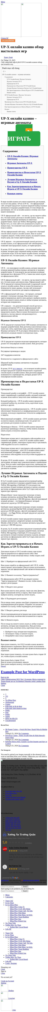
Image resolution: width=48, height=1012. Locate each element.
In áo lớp (8, 795)
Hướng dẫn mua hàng (13, 826)
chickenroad (9, 702)
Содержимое (9, 77)
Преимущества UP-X (13, 83)
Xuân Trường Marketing (18, 848)
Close (3, 685)
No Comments (23, 733)
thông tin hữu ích (11, 718)
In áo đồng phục (11, 793)
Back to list (5, 677)
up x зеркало (17, 369)
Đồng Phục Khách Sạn (18, 921)
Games (7, 704)
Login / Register (11, 963)
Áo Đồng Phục (10, 700)
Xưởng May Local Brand (19, 927)
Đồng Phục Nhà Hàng (18, 913)
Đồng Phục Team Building (19, 917)
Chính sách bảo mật (12, 818)
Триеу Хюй (8, 57)
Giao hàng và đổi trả (12, 820)
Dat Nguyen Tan (15, 866)
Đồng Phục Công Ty (17, 907)
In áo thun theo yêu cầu (13, 791)
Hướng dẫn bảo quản (12, 824)
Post (6, 712)
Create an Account (7, 981)
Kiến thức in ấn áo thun (13, 706)
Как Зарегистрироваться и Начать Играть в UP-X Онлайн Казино (25, 90)
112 (6, 696)
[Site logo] (11, 36)
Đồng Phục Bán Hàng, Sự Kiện (21, 915)
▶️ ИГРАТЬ (20, 135)
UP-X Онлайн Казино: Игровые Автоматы (19, 79)
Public (7, 714)
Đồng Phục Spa (15, 919)
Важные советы (11, 92)
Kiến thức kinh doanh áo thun (15, 708)
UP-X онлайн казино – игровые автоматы (16, 74)
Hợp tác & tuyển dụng (13, 828)
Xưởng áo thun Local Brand (15, 797)
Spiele (7, 716)
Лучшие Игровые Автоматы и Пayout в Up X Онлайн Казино (24, 88)
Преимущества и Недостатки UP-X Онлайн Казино (21, 86)
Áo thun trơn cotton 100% (14, 799)
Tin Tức (8, 830)
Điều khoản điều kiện (13, 822)
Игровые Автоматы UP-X (14, 81)
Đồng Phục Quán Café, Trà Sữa (21, 911)
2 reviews (28, 843)
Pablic (7, 710)
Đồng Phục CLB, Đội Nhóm (20, 909)
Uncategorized (8, 40)
